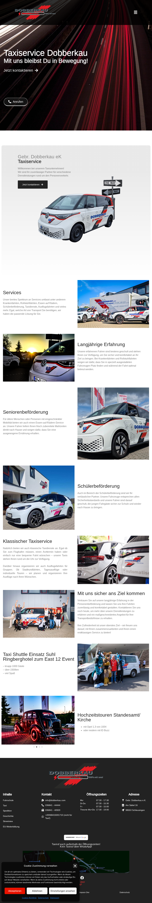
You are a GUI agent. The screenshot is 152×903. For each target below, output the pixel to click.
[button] (75, 865)
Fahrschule (8, 800)
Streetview (8, 821)
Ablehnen (37, 890)
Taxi (5, 805)
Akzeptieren (14, 890)
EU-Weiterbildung (11, 826)
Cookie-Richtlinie (29, 898)
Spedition (7, 811)
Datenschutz (43, 898)
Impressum (54, 898)
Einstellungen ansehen (63, 890)
